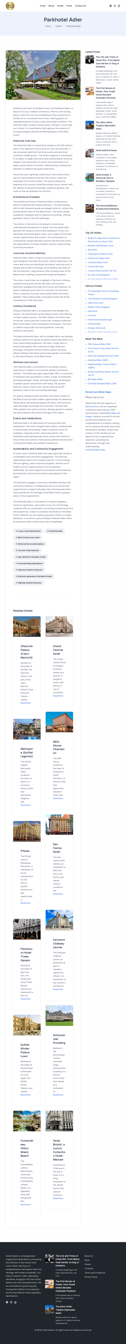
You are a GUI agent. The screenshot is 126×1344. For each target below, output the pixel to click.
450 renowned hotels (27, 1282)
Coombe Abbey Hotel (98, 262)
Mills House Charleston (58, 747)
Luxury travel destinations (29, 531)
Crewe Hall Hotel (96, 266)
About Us (89, 1256)
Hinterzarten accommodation (31, 544)
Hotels (60, 5)
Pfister (25, 851)
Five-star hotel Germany (28, 550)
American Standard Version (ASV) (103, 355)
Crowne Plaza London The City (102, 270)
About (51, 5)
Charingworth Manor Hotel (100, 254)
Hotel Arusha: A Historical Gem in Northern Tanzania (105, 178)
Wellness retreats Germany (29, 583)
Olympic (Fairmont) (97, 328)
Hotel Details (48, 1330)
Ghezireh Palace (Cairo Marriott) (27, 651)
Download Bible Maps (95, 449)
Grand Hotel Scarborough (100, 319)
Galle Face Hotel (95, 302)
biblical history (92, 406)
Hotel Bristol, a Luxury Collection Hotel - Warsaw (59, 1150)
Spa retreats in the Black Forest (32, 557)
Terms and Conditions (95, 1272)
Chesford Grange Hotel (99, 258)
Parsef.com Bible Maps (98, 392)
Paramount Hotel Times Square (26, 954)
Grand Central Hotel (58, 650)
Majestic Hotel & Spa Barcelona (102, 332)
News (87, 1260)
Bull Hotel (92, 249)
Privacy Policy (91, 1277)
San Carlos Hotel (57, 848)
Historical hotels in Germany (30, 570)
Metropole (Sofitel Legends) (27, 752)
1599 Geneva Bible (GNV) (99, 344)
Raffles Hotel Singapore (99, 307)
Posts (69, 5)
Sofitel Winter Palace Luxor (25, 1050)
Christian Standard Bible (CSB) (102, 383)
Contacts (89, 1268)
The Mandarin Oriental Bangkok (102, 298)
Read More (26, 703)
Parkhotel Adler (55, 531)
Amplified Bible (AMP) (98, 360)
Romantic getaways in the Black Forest (35, 576)
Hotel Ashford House (106, 150)
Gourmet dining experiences (30, 563)
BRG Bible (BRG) (95, 379)
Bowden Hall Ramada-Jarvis (101, 245)
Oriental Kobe (94, 323)
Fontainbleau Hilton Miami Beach (27, 1148)
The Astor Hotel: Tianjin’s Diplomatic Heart (106, 125)
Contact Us (80, 5)
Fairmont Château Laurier (59, 943)
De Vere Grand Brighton (99, 275)
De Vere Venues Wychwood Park (103, 279)
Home (43, 5)
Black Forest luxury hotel (28, 537)
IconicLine (86, 1330)
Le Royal (92, 315)
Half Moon (92, 311)
